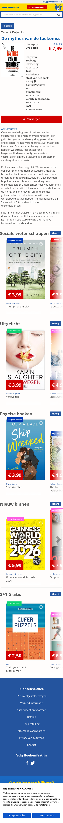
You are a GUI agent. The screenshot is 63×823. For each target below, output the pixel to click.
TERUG (8, 26)
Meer (55, 233)
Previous (3, 277)
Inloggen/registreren (52, 1)
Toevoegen (33, 119)
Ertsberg (31, 60)
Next (57, 277)
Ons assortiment (36, 7)
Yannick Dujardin (12, 32)
